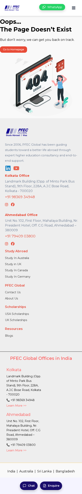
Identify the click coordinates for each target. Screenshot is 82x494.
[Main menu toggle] (73, 8)
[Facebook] (13, 205)
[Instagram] (6, 205)
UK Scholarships (16, 320)
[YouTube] (16, 168)
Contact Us (12, 292)
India (11, 471)
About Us (11, 298)
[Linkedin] (8, 168)
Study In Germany (17, 276)
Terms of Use (61, 479)
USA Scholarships (17, 314)
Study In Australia (17, 258)
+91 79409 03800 (20, 236)
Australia (26, 471)
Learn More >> (16, 405)
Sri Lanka (44, 471)
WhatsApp (54, 7)
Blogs (9, 335)
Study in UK (13, 264)
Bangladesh (65, 471)
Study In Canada (16, 270)
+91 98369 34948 (20, 197)
